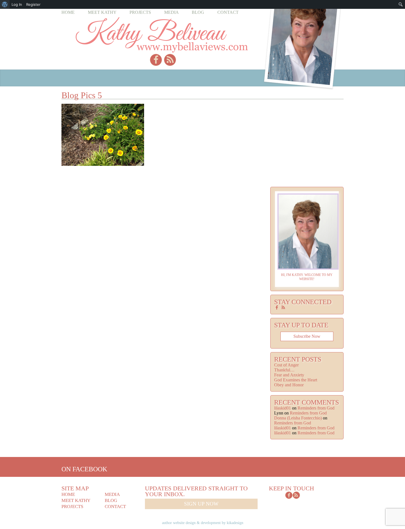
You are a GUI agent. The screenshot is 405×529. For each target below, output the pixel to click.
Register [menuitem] (33, 4)
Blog (198, 12)
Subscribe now (306, 336)
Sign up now (201, 504)
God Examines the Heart (295, 380)
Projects (140, 12)
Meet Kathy (102, 12)
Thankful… (284, 370)
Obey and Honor (289, 384)
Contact (228, 12)
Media (171, 12)
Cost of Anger (286, 365)
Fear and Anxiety (289, 375)
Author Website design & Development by (202, 522)
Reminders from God (316, 408)
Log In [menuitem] (17, 4)
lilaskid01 (282, 408)
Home (68, 12)
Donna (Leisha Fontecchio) (298, 418)
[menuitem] (5, 4)
